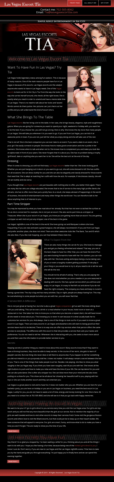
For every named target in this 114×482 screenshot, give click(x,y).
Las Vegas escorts (14, 123)
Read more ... (13, 431)
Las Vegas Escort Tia (22, 4)
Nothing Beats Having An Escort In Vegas (45, 403)
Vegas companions (63, 306)
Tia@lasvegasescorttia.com (61, 12)
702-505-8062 (65, 9)
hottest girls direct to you (85, 445)
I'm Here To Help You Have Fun (37, 437)
